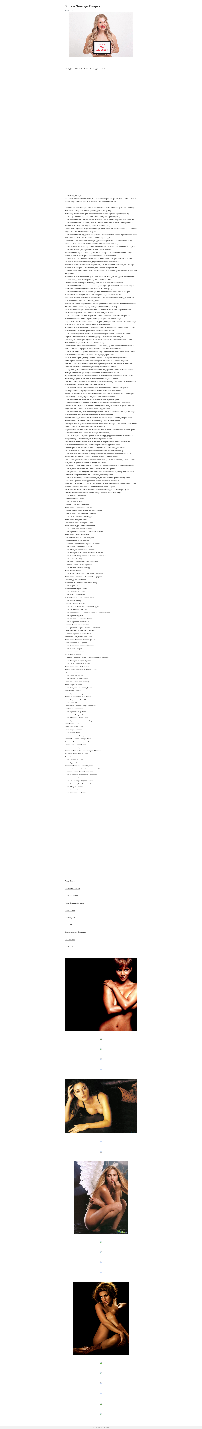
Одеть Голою (70, 939)
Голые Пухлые (70, 917)
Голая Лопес (70, 881)
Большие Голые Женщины (75, 932)
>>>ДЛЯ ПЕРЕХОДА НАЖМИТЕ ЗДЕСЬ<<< (85, 69)
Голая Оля (69, 946)
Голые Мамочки (71, 925)
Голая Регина (70, 910)
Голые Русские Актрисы (74, 903)
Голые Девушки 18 (72, 888)
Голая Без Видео (71, 895)
